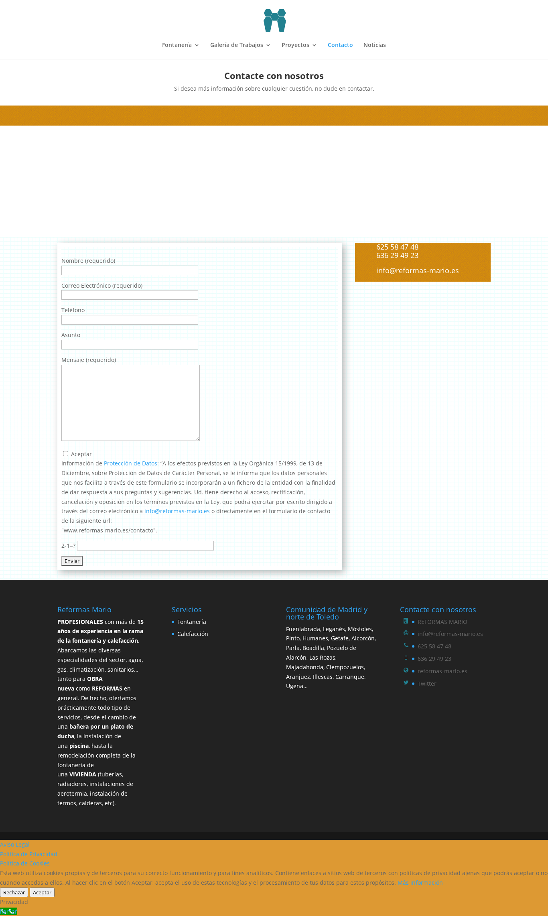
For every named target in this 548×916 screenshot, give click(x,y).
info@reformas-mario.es (177, 511)
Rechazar (14, 892)
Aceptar (42, 892)
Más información (420, 882)
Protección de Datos (130, 463)
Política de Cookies (25, 863)
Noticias (374, 45)
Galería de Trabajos (236, 45)
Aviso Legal (15, 844)
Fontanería (177, 45)
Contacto (340, 45)
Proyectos (295, 45)
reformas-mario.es (442, 671)
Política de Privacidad (28, 854)
